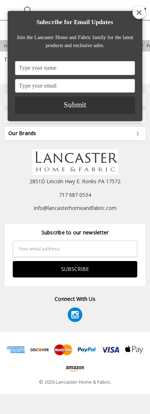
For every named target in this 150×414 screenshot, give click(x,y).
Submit (75, 104)
